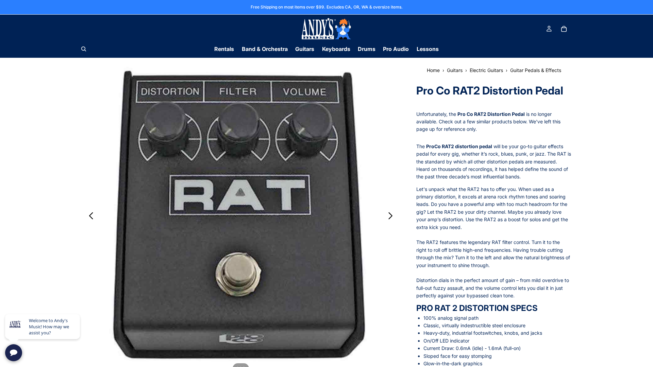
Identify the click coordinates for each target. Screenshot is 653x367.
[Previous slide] (89, 216)
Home (433, 70)
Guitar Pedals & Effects (535, 70)
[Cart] (563, 28)
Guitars (455, 70)
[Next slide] (392, 216)
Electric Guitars (486, 70)
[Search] (83, 48)
